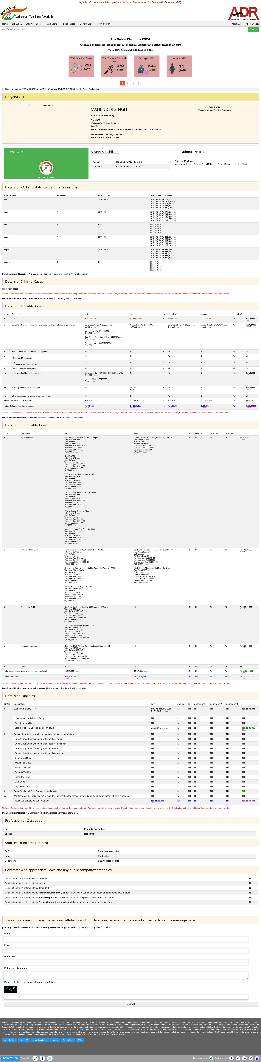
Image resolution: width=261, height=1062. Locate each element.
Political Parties (68, 24)
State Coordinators (40, 1040)
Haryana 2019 (20, 89)
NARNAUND (44, 89)
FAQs (80, 1040)
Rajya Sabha (51, 24)
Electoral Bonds (87, 24)
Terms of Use (68, 1040)
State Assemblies (33, 24)
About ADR (237, 24)
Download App (200, 1058)
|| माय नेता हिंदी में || (105, 24)
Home (5, 24)
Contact (55, 1040)
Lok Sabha (17, 24)
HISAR (32, 89)
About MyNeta (252, 24)
